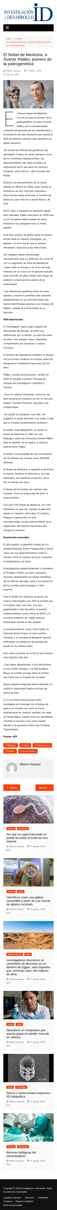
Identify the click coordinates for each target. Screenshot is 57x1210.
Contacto (7, 1201)
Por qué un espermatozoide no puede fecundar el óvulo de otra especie (27, 838)
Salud (10, 1024)
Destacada (22, 828)
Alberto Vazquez (13, 71)
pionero (11, 751)
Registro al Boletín (24, 1201)
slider (16, 74)
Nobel (26, 745)
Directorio (29, 1198)
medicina (11, 745)
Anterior (13, 787)
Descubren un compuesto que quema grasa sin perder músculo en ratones (27, 1034)
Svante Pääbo (28, 751)
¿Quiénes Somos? (12, 1198)
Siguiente (42, 787)
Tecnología (21, 1087)
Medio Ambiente (14, 954)
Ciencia (9, 74)
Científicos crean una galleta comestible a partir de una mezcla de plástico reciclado (28, 901)
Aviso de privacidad (12, 1205)
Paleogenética (43, 745)
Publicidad (43, 1198)
